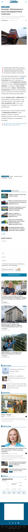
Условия (19, 526)
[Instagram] (13, 523)
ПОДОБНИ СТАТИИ (6, 190)
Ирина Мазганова (4, 20)
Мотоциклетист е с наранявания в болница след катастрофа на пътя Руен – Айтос (17, 378)
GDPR (16, 526)
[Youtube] (18, 523)
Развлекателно (4, 412)
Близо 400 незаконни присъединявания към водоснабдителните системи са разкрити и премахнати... (17, 463)
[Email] (19, 25)
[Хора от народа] (14, 404)
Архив (10, 528)
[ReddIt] (15, 25)
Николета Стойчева (4, 453)
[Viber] (25, 25)
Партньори (11, 526)
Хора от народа (6, 415)
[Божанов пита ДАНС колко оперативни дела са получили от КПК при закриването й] (4, 470)
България (3, 6)
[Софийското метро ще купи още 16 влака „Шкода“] (4, 196)
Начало (2, 526)
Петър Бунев (4, 177)
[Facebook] (6, 25)
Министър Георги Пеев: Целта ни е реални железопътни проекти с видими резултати (17, 202)
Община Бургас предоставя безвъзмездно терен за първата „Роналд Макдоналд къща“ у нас (11, 325)
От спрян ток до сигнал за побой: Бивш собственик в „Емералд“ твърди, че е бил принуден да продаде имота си (13, 298)
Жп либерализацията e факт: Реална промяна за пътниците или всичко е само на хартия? (16, 229)
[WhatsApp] (22, 25)
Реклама (24, 526)
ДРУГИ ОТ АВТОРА (14, 190)
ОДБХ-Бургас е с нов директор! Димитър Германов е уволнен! (11, 353)
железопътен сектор (18, 176)
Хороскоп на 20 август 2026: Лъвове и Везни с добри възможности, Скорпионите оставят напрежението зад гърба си (16, 385)
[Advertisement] (14, 56)
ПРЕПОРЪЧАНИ (6, 426)
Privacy (18, 528)
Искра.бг (2, 416)
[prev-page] (2, 234)
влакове (11, 176)
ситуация (10, 177)
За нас (6, 526)
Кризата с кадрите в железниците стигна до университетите (15, 215)
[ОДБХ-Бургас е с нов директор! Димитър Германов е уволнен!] (14, 342)
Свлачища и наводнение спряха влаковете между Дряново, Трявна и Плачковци (17, 208)
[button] (2, 2)
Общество (7, 6)
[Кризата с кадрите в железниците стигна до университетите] (4, 215)
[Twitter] (9, 25)
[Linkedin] (12, 25)
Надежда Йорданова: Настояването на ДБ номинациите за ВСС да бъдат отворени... (13, 450)
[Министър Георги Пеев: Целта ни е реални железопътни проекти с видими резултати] (4, 202)
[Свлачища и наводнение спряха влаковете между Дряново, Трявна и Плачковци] (4, 208)
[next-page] (4, 234)
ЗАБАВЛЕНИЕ (6, 392)
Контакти (14, 528)
